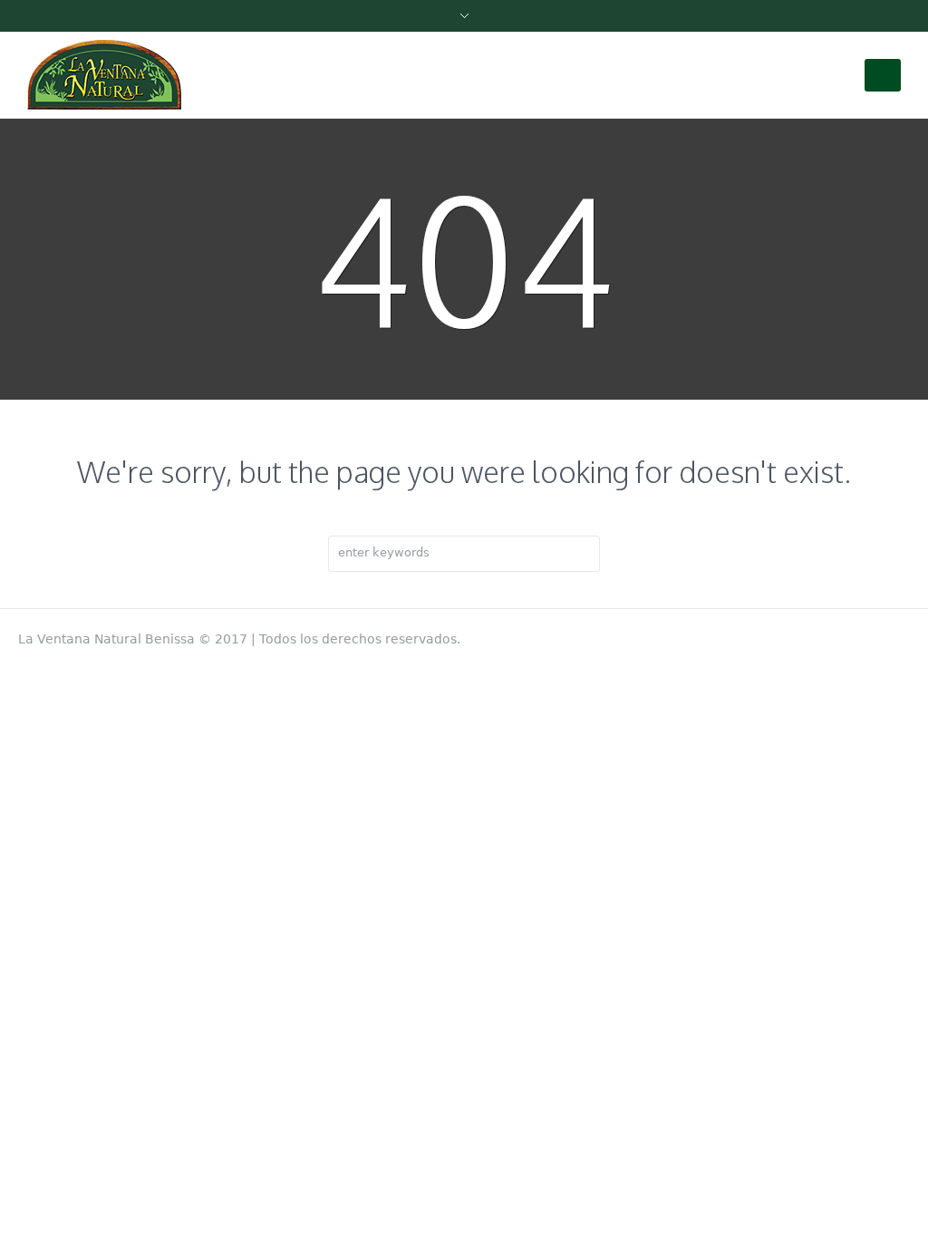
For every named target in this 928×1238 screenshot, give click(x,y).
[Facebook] (901, 635)
